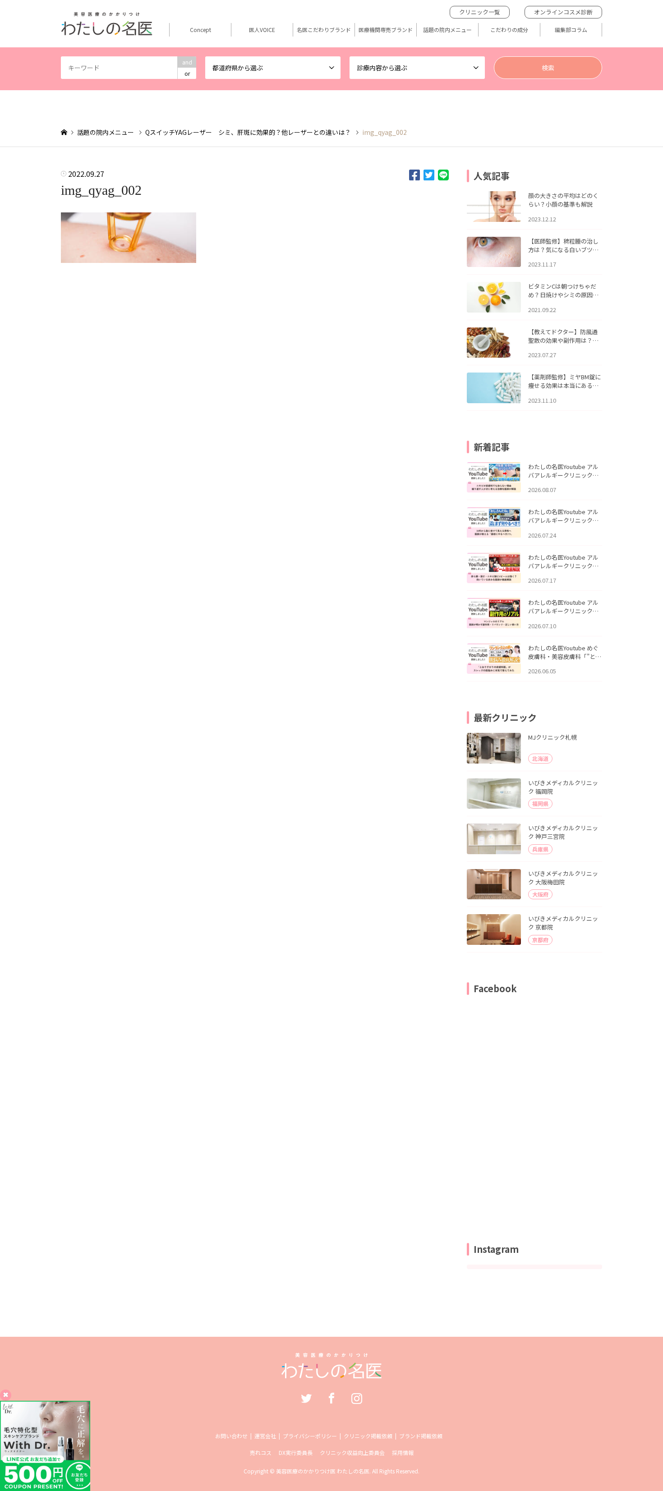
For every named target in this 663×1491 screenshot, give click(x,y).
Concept (200, 29)
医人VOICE (262, 29)
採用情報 (403, 1452)
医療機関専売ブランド (386, 29)
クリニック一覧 (479, 12)
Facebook (331, 1398)
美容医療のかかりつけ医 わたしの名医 (322, 1471)
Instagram (356, 1398)
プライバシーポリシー (310, 1436)
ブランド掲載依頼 (420, 1436)
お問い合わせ (231, 1436)
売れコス (261, 1452)
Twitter (306, 1398)
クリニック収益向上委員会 (352, 1452)
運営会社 (265, 1436)
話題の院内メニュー (447, 29)
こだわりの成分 (509, 29)
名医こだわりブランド (324, 29)
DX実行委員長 (296, 1452)
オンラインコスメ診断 (563, 12)
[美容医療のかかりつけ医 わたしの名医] (331, 1374)
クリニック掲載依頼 (368, 1436)
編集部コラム (571, 29)
